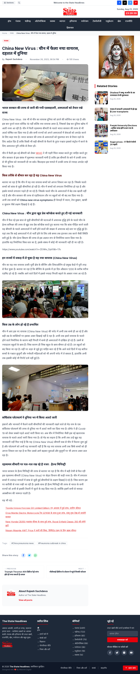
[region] (116, 57)
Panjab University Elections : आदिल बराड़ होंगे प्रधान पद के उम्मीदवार (123, 128)
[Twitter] (117, 652)
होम (9, 21)
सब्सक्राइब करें (122, 640)
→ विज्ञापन (41, 641)
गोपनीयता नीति (66, 668)
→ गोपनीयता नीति (44, 645)
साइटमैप (104, 668)
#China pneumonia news (22, 543)
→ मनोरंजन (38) (78, 647)
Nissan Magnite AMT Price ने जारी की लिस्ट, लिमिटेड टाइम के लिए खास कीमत (40, 530)
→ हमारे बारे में (42, 634)
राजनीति (128, 21)
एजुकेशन (109, 21)
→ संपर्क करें (41, 638)
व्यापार (62, 21)
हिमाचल (70, 27)
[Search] (19, 2)
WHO (39, 153)
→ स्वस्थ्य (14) (77, 655)
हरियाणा (73, 21)
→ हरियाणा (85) (78, 635)
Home (4, 33)
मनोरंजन (84, 21)
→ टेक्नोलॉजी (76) (79, 639)
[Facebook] (110, 652)
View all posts (25, 600)
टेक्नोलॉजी (97, 21)
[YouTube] (131, 652)
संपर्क (94, 668)
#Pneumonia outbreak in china (52, 543)
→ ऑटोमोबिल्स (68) (80, 643)
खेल (119, 21)
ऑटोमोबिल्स (40, 21)
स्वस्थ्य (52, 21)
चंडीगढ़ (28, 21)
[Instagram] (124, 652)
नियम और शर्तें (82, 668)
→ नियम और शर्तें (43, 649)
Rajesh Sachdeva (14, 59)
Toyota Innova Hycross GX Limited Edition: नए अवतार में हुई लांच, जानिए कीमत (43, 508)
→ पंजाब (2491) (78, 628)
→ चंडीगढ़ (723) (78, 632)
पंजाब (18, 21)
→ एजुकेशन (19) (78, 651)
